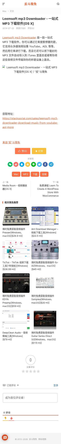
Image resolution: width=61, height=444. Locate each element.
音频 (44, 174)
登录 (55, 385)
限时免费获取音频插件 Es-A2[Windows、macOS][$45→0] (44, 266)
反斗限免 (30, 4)
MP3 (25, 174)
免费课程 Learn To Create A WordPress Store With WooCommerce (48, 190)
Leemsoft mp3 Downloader (19, 37)
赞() (22, 151)
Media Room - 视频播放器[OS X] (14, 187)
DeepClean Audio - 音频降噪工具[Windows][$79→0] (15, 336)
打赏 (39, 151)
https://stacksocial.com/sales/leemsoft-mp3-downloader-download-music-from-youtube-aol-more (30, 123)
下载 (35, 174)
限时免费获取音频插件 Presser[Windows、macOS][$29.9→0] (13, 232)
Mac (4, 11)
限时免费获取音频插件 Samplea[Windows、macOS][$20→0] (42, 299)
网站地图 (42, 439)
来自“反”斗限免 (11, 142)
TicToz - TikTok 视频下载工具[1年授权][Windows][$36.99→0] (15, 266)
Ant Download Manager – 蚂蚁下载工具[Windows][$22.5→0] (44, 232)
